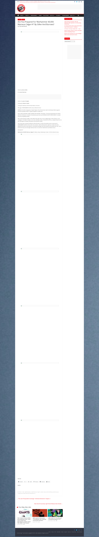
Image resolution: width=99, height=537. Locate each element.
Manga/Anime (34, 15)
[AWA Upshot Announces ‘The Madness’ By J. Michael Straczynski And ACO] (39, 509)
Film (55, 531)
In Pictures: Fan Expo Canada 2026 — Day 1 (72, 28)
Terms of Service (79, 531)
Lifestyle (52, 15)
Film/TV (27, 15)
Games (40, 15)
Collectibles (46, 15)
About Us (72, 15)
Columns (58, 15)
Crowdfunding (65, 15)
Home (50, 531)
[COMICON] (21, 4)
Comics (21, 15)
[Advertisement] (60, 7)
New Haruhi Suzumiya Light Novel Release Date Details (48, 503)
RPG (29, 493)
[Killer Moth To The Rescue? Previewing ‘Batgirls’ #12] (55, 509)
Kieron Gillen (23, 493)
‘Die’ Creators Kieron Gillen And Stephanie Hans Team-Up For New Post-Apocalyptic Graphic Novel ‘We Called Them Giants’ (24, 520)
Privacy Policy (74, 531)
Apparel (65, 531)
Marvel (27, 493)
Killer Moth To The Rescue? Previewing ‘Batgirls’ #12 (55, 518)
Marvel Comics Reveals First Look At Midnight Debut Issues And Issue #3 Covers (35, 1)
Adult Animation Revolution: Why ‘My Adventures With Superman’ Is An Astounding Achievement (72, 23)
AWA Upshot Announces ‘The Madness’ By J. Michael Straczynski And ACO (39, 519)
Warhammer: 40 (32, 493)
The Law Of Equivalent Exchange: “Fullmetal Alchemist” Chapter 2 (33, 498)
